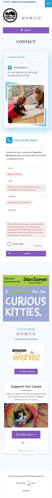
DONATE (27, 30)
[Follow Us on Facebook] (23, 18)
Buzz (33, 483)
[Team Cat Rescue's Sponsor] (26, 298)
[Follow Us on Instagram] (35, 18)
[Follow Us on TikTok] (39, 18)
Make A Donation (28, 372)
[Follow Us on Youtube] (31, 18)
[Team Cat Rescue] (10, 15)
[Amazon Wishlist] (26, 355)
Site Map (26, 491)
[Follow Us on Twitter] (27, 18)
